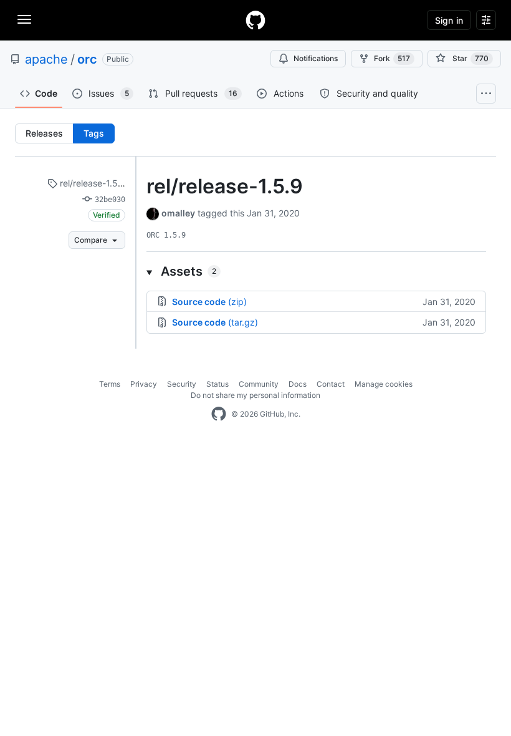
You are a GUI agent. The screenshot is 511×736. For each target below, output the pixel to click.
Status (217, 384)
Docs (298, 384)
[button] (316, 271)
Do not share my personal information (255, 395)
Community (259, 384)
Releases (44, 133)
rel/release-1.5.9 (91, 183)
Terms (109, 384)
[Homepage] (255, 20)
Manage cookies (384, 384)
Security (181, 384)
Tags (94, 133)
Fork (392, 58)
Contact (331, 384)
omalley (178, 213)
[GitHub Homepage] (218, 414)
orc (87, 59)
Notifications (316, 58)
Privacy (143, 384)
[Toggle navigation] (24, 19)
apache (46, 59)
